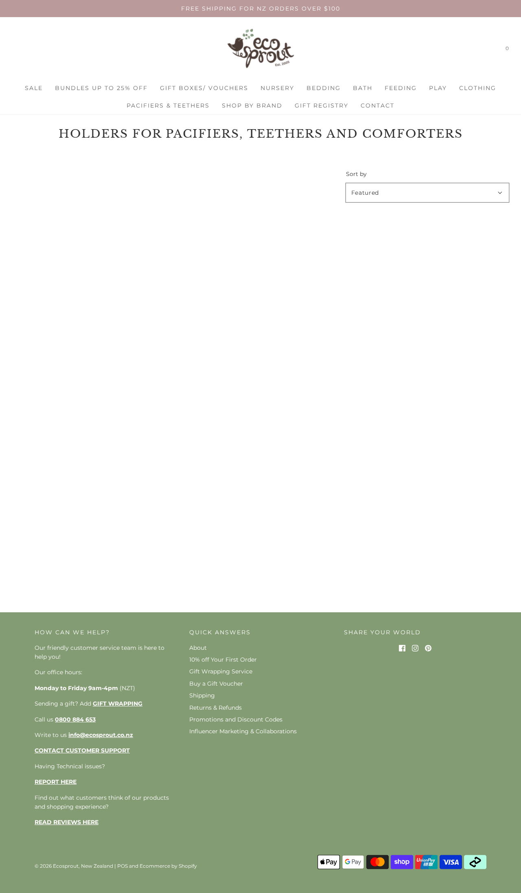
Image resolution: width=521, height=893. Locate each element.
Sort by (356, 174)
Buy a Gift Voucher (216, 683)
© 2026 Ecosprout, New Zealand (74, 866)
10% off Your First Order (223, 659)
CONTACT (377, 105)
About (198, 647)
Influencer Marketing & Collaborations (243, 731)
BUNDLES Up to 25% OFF (101, 88)
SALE (34, 88)
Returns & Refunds (215, 707)
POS (122, 866)
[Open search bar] (489, 50)
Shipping (202, 695)
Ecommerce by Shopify (168, 866)
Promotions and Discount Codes (235, 719)
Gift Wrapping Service (220, 671)
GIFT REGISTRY (321, 105)
